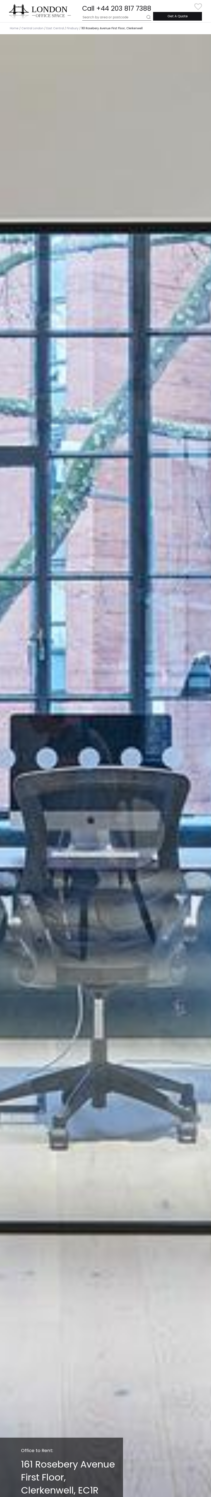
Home (14, 28)
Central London (32, 28)
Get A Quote (178, 16)
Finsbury (73, 28)
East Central (55, 28)
